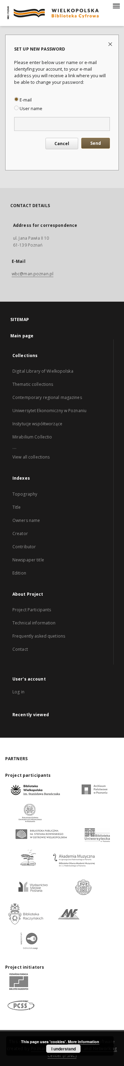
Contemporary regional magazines (47, 397)
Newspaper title (28, 560)
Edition (19, 573)
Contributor (24, 547)
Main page (21, 336)
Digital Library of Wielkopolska (42, 371)
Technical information (34, 623)
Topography (24, 494)
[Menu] (116, 5)
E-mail (25, 100)
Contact (20, 649)
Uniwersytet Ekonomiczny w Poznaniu (49, 411)
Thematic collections (32, 384)
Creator (20, 533)
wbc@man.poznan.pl (32, 274)
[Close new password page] (110, 43)
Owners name (26, 520)
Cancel (61, 143)
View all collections (31, 457)
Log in (18, 692)
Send (95, 143)
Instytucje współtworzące (37, 424)
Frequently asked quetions (38, 636)
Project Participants (31, 610)
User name (30, 109)
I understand (63, 1049)
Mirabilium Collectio (32, 437)
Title (16, 507)
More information (83, 1041)
